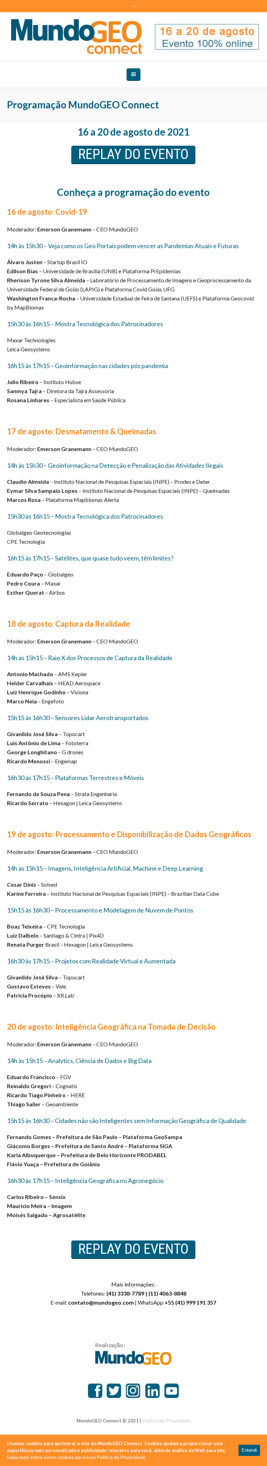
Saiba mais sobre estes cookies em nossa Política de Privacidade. (76, 1457)
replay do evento (133, 154)
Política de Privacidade (166, 1420)
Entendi (249, 1450)
